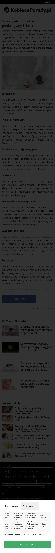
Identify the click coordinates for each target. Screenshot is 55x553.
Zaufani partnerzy (31, 506)
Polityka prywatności (13, 506)
